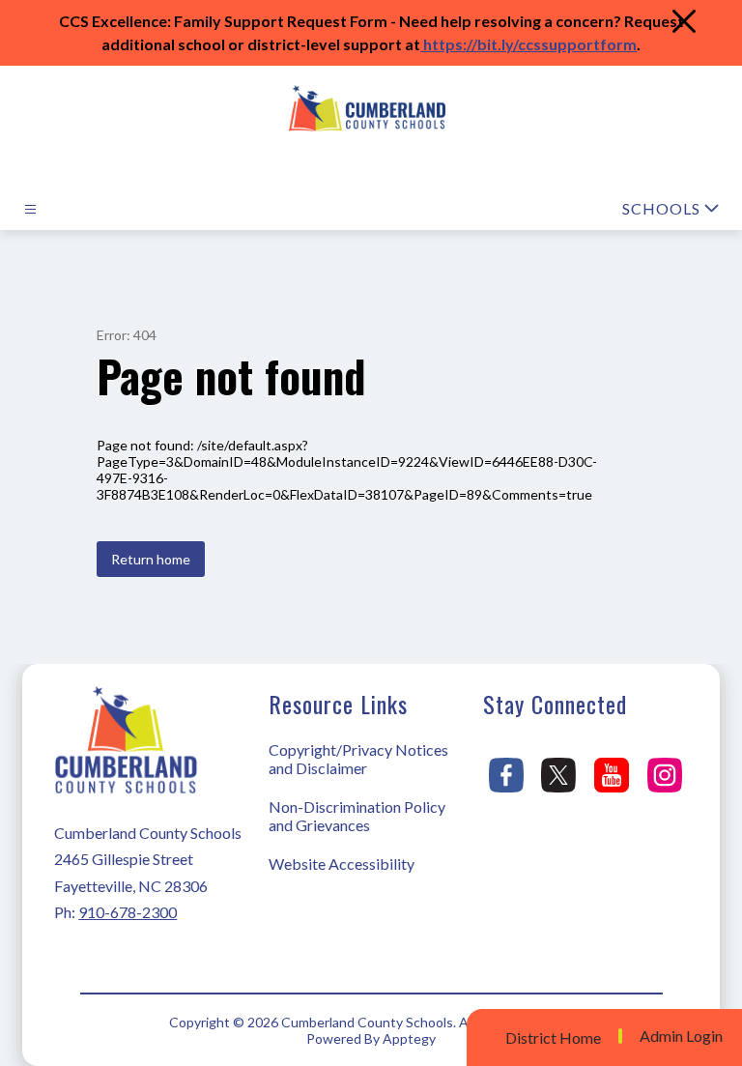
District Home (553, 1037)
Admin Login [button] (681, 1036)
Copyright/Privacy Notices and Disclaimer (358, 758)
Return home (150, 559)
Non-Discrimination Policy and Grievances (357, 815)
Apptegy (409, 1038)
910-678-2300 (127, 912)
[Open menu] (30, 209)
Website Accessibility (341, 863)
